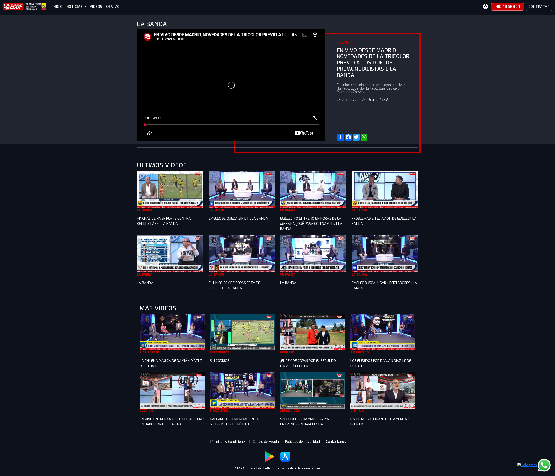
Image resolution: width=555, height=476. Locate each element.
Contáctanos (336, 441)
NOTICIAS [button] (75, 6)
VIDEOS (96, 6)
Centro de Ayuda (266, 441)
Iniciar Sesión (507, 6)
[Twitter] (356, 137)
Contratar (539, 6)
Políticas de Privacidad (302, 441)
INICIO (58, 6)
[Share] (340, 137)
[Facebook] (348, 137)
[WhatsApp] (364, 137)
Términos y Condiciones (227, 441)
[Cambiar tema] (486, 7)
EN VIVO (113, 6)
